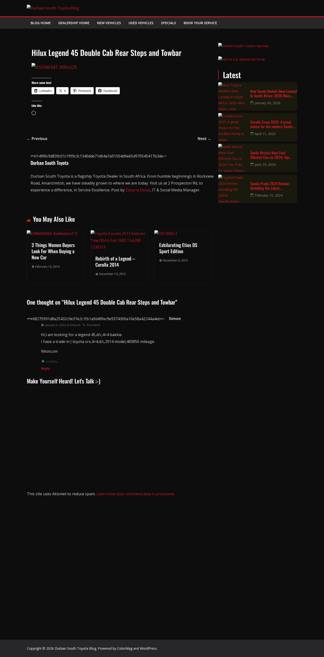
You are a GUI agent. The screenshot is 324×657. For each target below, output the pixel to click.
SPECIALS (168, 23)
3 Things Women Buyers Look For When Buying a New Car (53, 251)
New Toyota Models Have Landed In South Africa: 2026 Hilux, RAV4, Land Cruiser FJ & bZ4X (273, 93)
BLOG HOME (41, 23)
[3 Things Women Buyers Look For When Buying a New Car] (52, 233)
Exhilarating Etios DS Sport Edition (178, 248)
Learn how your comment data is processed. (136, 493)
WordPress (148, 648)
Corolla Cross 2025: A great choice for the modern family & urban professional (273, 124)
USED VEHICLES (141, 23)
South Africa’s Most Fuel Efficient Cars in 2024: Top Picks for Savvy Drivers (269, 155)
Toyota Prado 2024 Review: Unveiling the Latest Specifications (270, 185)
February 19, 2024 (268, 195)
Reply (45, 368)
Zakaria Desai (137, 190)
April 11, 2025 (265, 133)
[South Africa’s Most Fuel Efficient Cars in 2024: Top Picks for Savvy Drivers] (232, 158)
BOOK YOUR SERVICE (200, 23)
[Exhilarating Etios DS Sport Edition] (165, 233)
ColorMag (124, 648)
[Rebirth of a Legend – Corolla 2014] (119, 233)
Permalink (93, 325)
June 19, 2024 (265, 164)
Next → (204, 138)
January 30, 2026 (267, 103)
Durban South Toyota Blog (75, 648)
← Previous (37, 138)
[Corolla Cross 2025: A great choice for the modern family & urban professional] (232, 127)
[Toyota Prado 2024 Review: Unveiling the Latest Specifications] (232, 189)
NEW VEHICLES (109, 23)
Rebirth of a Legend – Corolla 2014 (115, 261)
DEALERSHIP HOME (73, 23)
